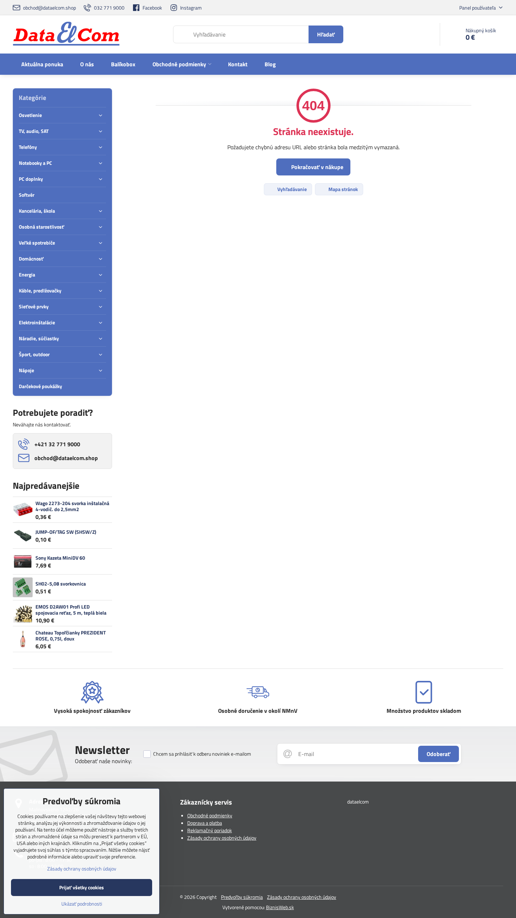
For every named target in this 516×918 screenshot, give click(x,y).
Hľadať (326, 34)
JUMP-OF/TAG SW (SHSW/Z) (65, 532)
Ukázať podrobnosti (81, 903)
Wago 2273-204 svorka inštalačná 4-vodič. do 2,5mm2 (72, 506)
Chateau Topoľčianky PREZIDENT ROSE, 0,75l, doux (70, 636)
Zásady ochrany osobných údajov (221, 837)
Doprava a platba (204, 823)
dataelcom (358, 801)
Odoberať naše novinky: (103, 761)
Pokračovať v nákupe (316, 167)
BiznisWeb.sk (280, 907)
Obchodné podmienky (209, 815)
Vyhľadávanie (291, 189)
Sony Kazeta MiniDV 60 (60, 557)
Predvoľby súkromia (242, 897)
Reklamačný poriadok (209, 830)
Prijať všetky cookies (81, 887)
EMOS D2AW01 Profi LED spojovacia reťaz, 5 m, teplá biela (70, 610)
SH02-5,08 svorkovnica (60, 583)
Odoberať (438, 754)
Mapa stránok (342, 189)
